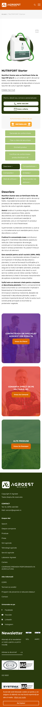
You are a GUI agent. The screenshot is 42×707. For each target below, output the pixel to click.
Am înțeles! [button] (21, 703)
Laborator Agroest (9, 557)
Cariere (4, 562)
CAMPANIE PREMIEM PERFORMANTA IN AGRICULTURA (18, 568)
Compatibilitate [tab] (29, 166)
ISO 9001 (5, 675)
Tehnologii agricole (9, 548)
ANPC (37, 639)
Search (4, 524)
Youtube (8, 615)
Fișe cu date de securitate (20, 140)
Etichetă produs (20, 147)
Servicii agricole (8, 553)
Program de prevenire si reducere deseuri (18, 592)
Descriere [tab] (7, 166)
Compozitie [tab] (8, 173)
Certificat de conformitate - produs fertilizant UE (20, 156)
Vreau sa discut (21, 338)
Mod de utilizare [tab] (9, 179)
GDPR (4, 582)
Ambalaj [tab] (26, 173)
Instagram (9, 624)
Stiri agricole (7, 543)
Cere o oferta (22, 109)
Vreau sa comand (21, 391)
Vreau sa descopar (21, 444)
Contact (5, 597)
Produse (5, 533)
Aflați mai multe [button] (20, 697)
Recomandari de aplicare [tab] (29, 180)
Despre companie (9, 529)
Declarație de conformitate (20, 133)
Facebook (9, 610)
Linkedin (8, 620)
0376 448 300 (22, 104)
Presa (4, 538)
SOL (27, 639)
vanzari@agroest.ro (13, 510)
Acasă (4, 14)
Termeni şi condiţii (9, 587)
